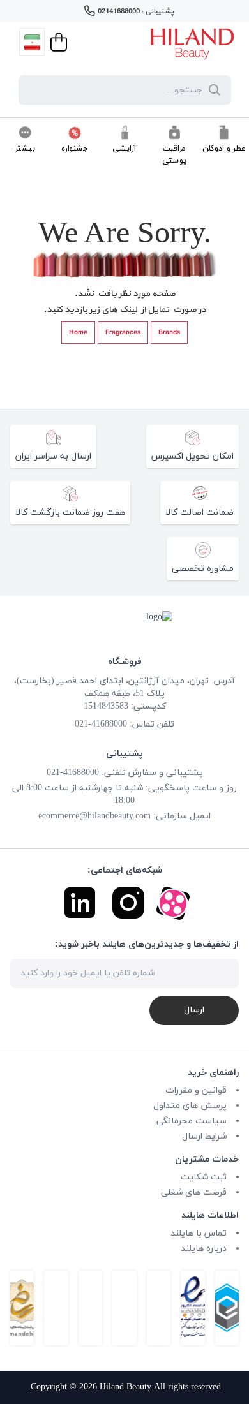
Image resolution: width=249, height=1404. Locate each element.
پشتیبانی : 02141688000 (136, 11)
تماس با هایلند (198, 1233)
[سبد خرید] (57, 42)
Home (78, 332)
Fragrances (122, 332)
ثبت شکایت (204, 1177)
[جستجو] (212, 90)
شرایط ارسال (204, 1136)
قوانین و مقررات (196, 1090)
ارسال (194, 1010)
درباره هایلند (204, 1249)
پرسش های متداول (190, 1106)
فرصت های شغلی (194, 1192)
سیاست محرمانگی (191, 1121)
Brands (169, 332)
